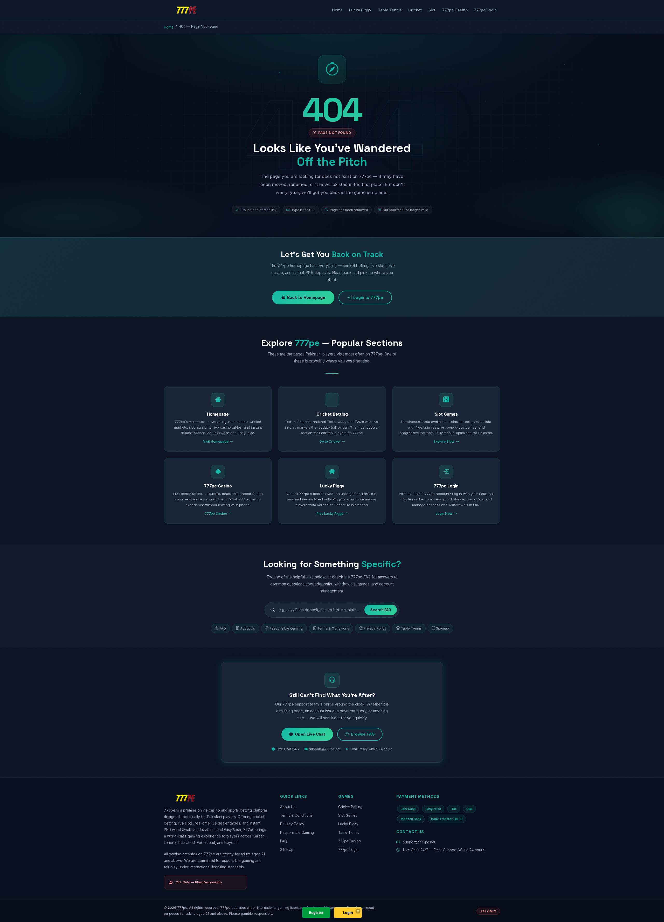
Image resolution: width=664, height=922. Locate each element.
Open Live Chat (310, 734)
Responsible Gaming (286, 628)
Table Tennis (390, 10)
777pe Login (485, 10)
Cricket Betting (350, 807)
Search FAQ (380, 610)
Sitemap (442, 628)
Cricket (415, 10)
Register (316, 912)
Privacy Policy (375, 628)
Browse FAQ (363, 734)
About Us (247, 628)
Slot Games (347, 815)
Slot (431, 10)
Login (348, 912)
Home (337, 10)
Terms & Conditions (333, 628)
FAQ (222, 628)
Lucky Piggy (360, 10)
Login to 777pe (368, 297)
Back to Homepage (306, 297)
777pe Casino (455, 10)
